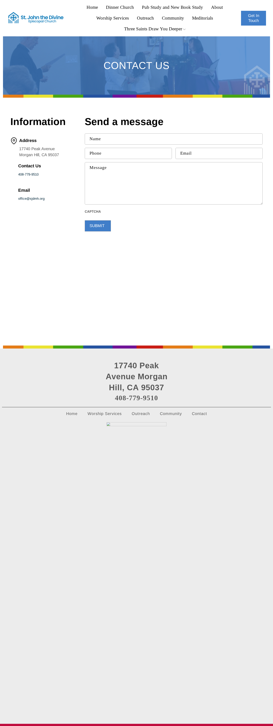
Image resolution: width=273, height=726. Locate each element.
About (217, 7)
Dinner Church (120, 7)
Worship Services (112, 18)
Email (24, 190)
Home (92, 7)
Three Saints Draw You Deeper (153, 28)
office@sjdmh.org (31, 199)
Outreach (145, 18)
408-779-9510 (28, 174)
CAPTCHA (93, 211)
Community (173, 18)
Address (28, 140)
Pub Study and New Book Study (172, 7)
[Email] (13, 190)
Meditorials (202, 18)
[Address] (13, 140)
